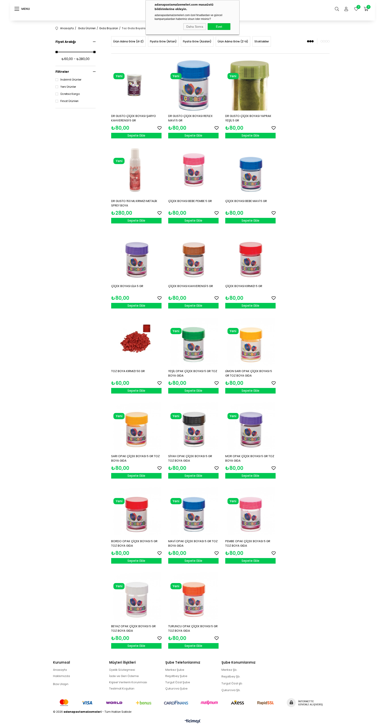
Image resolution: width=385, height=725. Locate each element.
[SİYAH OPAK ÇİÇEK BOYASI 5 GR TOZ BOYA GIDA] (193, 425)
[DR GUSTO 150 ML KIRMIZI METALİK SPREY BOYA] (136, 170)
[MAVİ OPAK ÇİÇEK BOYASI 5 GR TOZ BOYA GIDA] (193, 510)
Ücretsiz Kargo (70, 94)
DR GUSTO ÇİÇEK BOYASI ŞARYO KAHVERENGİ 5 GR (133, 118)
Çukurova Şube (176, 688)
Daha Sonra (194, 26)
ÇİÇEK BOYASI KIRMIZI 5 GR (243, 286)
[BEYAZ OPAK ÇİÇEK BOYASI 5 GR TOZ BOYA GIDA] (136, 595)
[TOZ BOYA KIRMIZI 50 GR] (136, 340)
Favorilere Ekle (160, 128)
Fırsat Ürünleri (69, 101)
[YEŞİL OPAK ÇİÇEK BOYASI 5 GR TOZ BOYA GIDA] (193, 340)
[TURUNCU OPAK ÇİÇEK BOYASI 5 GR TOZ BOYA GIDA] (193, 595)
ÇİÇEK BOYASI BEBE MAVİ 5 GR (246, 201)
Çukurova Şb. (231, 690)
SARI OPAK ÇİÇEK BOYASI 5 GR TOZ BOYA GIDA (135, 458)
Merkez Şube (174, 670)
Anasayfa (60, 670)
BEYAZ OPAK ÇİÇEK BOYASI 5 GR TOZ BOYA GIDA (133, 628)
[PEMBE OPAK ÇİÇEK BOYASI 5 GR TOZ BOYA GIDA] (250, 510)
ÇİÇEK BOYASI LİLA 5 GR (127, 286)
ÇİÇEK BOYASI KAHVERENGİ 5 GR (190, 286)
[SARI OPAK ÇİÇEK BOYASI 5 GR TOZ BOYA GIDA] (136, 425)
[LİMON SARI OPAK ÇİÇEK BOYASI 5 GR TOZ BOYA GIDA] (250, 340)
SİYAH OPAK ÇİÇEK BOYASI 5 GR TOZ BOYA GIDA (190, 458)
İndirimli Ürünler (70, 79)
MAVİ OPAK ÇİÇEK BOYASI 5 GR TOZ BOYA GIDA (193, 543)
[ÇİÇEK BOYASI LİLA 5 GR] (136, 255)
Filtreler (62, 71)
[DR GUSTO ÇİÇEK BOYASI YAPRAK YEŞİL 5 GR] (250, 85)
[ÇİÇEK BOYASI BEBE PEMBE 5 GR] (193, 170)
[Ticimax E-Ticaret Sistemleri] (193, 721)
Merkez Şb (229, 670)
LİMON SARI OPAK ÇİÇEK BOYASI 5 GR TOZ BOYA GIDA (248, 373)
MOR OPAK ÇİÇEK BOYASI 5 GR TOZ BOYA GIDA (249, 458)
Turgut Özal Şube (177, 682)
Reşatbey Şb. (230, 676)
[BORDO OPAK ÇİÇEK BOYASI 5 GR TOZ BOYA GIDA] (136, 510)
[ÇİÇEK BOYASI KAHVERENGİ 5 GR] (193, 255)
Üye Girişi (346, 9)
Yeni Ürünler (68, 86)
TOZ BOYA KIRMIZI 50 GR (128, 371)
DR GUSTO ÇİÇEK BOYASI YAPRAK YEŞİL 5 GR (248, 118)
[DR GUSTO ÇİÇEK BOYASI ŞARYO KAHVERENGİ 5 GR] (136, 85)
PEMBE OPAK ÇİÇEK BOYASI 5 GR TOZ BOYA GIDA (247, 543)
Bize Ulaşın (60, 684)
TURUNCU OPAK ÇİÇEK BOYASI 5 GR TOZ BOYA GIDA (193, 628)
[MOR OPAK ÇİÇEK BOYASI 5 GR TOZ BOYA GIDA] (250, 425)
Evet (219, 26)
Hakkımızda (61, 676)
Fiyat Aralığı (65, 42)
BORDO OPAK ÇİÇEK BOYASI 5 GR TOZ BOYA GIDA (134, 543)
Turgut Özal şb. (232, 683)
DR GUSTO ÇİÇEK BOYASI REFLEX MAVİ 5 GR (190, 118)
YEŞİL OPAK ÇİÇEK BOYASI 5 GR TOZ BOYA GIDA (192, 373)
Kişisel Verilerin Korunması (128, 682)
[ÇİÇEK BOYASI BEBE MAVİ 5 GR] (250, 170)
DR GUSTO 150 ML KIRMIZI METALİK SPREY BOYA (134, 203)
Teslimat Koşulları (121, 688)
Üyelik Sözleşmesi (122, 670)
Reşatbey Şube (176, 676)
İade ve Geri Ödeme (124, 676)
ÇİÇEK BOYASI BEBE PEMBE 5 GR (190, 201)
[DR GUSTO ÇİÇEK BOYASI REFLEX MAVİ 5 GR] (193, 85)
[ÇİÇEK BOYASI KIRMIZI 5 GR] (250, 255)
